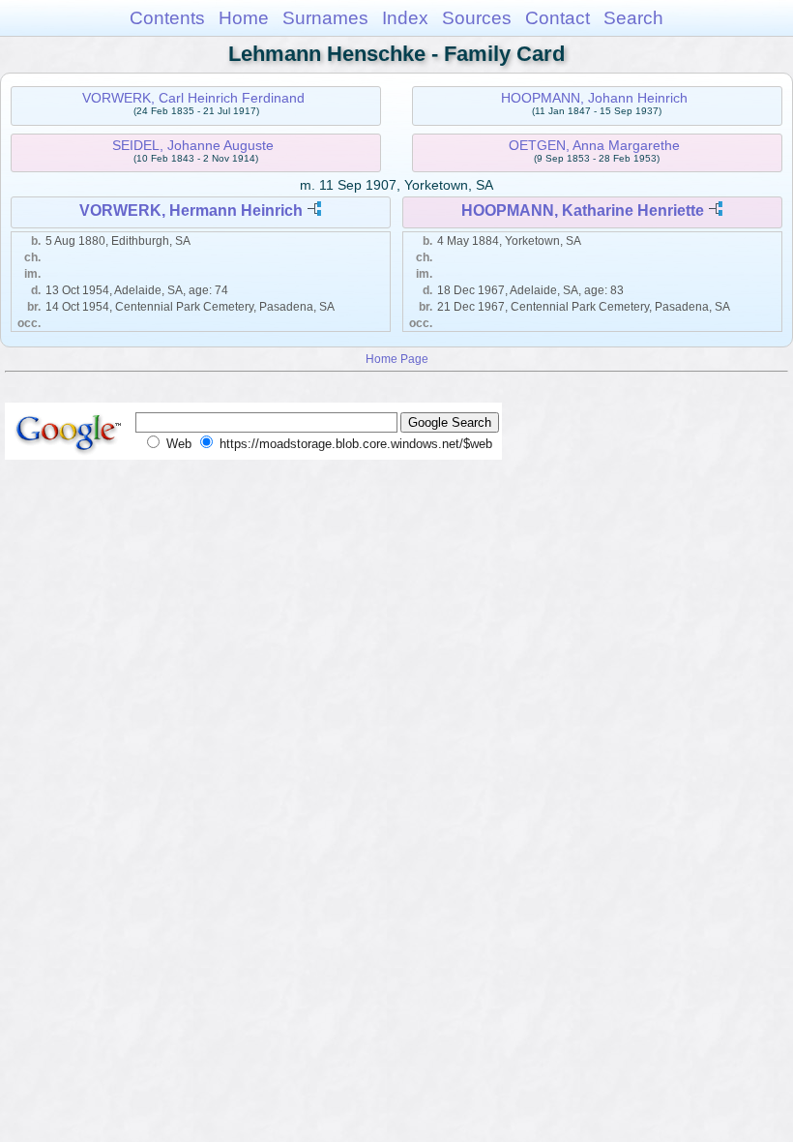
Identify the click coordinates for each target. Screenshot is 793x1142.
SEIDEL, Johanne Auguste (193, 145)
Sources (477, 18)
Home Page (397, 358)
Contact (557, 18)
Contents (167, 18)
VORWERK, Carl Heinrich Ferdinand (193, 97)
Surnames (325, 18)
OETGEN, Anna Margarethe (594, 145)
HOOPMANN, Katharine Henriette (582, 210)
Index (405, 18)
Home (244, 18)
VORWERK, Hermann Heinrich (191, 210)
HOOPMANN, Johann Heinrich (594, 97)
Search (633, 18)
